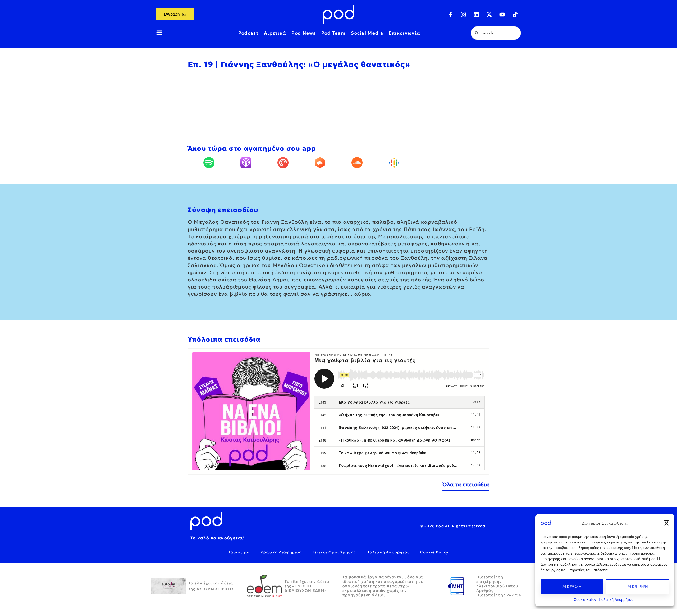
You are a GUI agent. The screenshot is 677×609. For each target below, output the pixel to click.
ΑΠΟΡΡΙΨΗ (638, 586)
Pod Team (333, 33)
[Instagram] (463, 14)
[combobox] (496, 33)
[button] (666, 523)
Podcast (248, 33)
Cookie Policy (585, 599)
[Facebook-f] (450, 14)
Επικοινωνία (404, 33)
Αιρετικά (275, 33)
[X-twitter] (489, 14)
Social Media (367, 33)
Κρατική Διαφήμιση (281, 552)
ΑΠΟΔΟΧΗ (572, 586)
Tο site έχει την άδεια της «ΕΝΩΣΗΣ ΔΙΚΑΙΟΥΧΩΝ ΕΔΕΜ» (307, 586)
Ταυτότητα (239, 552)
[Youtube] (502, 14)
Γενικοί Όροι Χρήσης (334, 552)
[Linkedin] (476, 14)
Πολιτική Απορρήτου (616, 599)
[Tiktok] (515, 14)
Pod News (303, 33)
